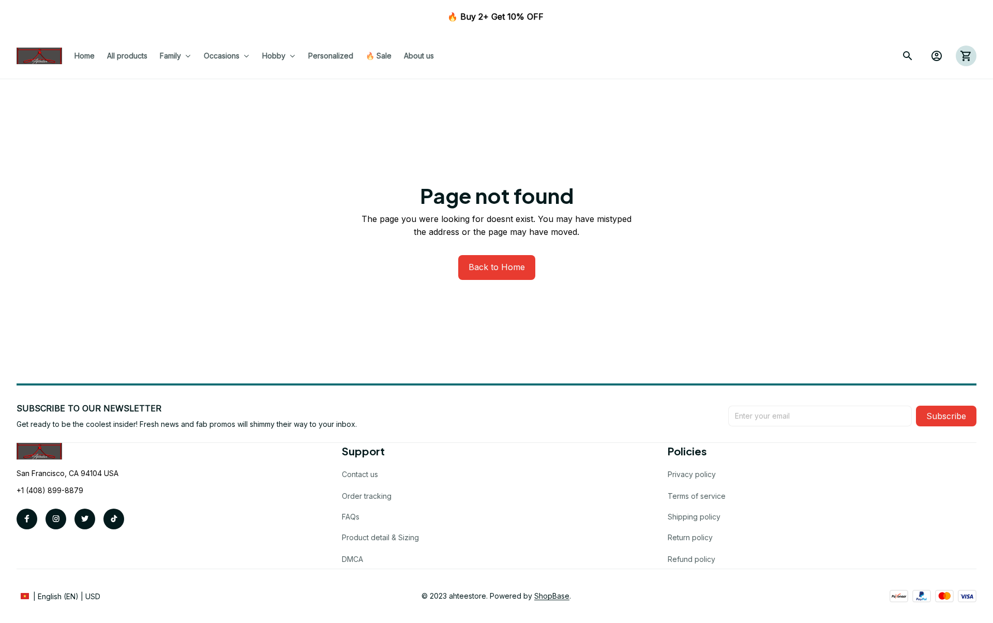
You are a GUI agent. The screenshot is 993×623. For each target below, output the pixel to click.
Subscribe (946, 416)
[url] (551, 596)
